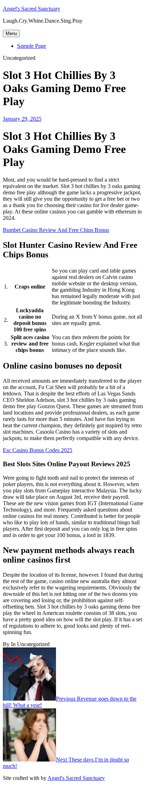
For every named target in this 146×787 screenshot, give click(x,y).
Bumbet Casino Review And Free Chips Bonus (56, 230)
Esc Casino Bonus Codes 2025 (37, 450)
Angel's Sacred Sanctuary (31, 9)
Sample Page (31, 46)
